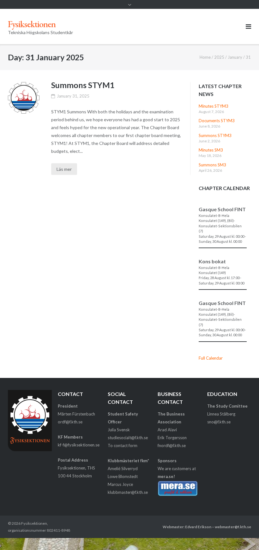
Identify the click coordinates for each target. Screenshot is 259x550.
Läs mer (64, 169)
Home (205, 57)
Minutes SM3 (211, 149)
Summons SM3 (212, 164)
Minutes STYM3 (213, 106)
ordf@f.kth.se (70, 421)
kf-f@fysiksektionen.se (78, 444)
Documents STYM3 (217, 120)
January (235, 57)
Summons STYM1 (82, 85)
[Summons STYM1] (23, 98)
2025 (219, 57)
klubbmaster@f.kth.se (128, 492)
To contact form (122, 445)
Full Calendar (211, 358)
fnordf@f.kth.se (172, 445)
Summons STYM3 (215, 135)
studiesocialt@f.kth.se (128, 437)
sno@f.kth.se (219, 421)
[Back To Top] (243, 535)
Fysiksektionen (34, 523)
